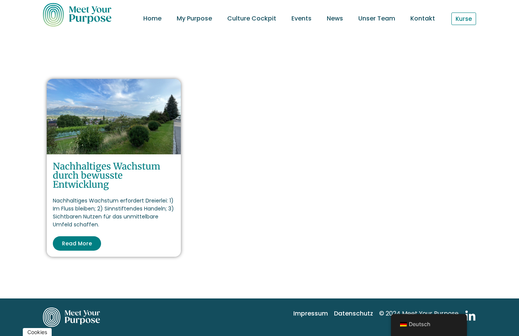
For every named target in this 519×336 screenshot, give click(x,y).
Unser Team (376, 18)
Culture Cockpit (251, 18)
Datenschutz (353, 313)
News (335, 18)
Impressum (310, 313)
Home (152, 18)
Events (301, 18)
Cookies (37, 332)
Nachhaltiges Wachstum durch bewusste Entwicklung (106, 175)
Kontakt (422, 18)
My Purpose (194, 18)
